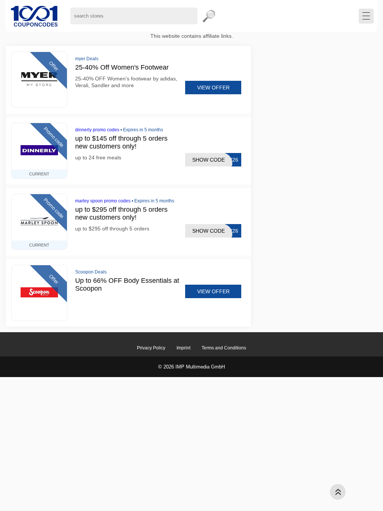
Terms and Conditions (224, 348)
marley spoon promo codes (103, 201)
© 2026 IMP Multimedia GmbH (191, 367)
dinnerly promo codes (97, 129)
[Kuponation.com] (34, 16)
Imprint (183, 348)
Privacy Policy (151, 348)
